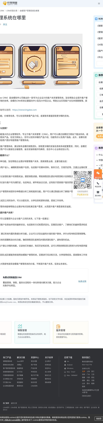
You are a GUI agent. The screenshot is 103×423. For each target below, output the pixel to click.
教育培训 (20, 386)
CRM (2, 11)
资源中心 (35, 357)
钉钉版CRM (7, 382)
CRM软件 (6, 407)
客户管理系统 (22, 407)
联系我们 (86, 357)
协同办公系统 (42, 407)
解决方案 (21, 357)
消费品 (19, 365)
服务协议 (48, 379)
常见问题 (34, 361)
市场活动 (34, 372)
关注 (5, 24)
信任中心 (48, 368)
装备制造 (20, 368)
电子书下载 (34, 375)
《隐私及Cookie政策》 (12, 420)
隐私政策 (48, 382)
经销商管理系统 (8, 372)
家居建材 (20, 382)
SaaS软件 (20, 361)
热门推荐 (6, 403)
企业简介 (48, 361)
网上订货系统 (32, 407)
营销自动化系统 (8, 365)
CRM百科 (34, 386)
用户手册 (34, 365)
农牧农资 (20, 379)
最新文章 (14, 403)
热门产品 (7, 357)
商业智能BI (52, 407)
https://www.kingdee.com (24, 110)
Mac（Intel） (71, 372)
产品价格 (34, 368)
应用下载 (68, 357)
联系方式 (48, 375)
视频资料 (34, 379)
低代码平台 (60, 407)
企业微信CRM (8, 379)
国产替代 (87, 407)
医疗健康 (20, 375)
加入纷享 (48, 372)
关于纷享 (49, 357)
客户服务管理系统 (9, 368)
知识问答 (34, 382)
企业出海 (94, 407)
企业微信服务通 (8, 386)
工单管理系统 (69, 407)
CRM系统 (14, 407)
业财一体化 (79, 407)
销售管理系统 (7, 361)
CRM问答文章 (11, 11)
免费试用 (82, 281)
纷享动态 (48, 365)
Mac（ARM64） (72, 375)
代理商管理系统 (8, 375)
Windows (70, 368)
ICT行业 (19, 372)
